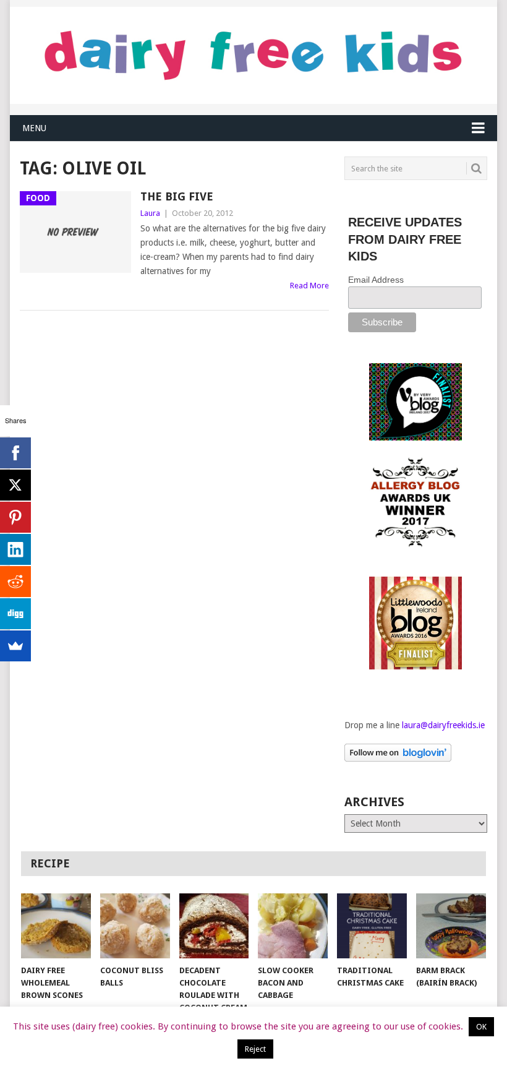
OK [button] (481, 1026)
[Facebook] (15, 452)
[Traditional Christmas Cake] (372, 925)
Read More (309, 285)
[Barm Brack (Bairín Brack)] (451, 925)
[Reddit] (15, 581)
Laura (150, 213)
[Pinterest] (15, 517)
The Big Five (176, 196)
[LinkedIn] (15, 549)
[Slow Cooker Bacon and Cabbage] (293, 925)
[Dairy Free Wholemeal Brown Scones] (56, 925)
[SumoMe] (15, 645)
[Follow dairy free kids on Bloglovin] (397, 758)
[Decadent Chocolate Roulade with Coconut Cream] (214, 925)
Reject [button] (255, 1049)
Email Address (376, 280)
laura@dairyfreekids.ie (443, 725)
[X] (15, 485)
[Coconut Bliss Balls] (135, 925)
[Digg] (15, 613)
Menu (34, 128)
